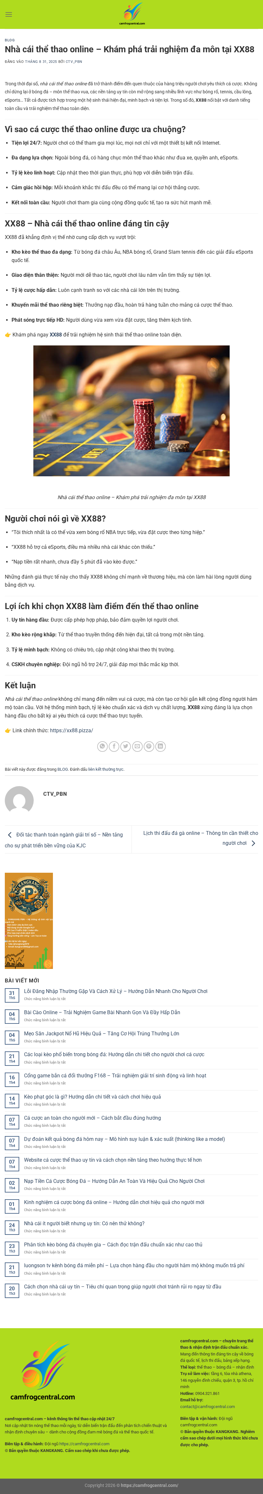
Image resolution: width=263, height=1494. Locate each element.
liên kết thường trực (105, 769)
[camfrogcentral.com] (131, 14)
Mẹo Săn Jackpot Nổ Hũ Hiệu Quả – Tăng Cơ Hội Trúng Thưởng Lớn (101, 1034)
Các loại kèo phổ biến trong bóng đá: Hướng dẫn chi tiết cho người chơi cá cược (114, 1054)
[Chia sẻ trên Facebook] (114, 746)
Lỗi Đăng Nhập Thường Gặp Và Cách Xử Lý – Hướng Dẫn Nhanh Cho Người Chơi (116, 991)
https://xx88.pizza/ (71, 730)
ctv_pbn (74, 62)
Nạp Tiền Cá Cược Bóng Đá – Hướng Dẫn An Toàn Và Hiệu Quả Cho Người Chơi (114, 1181)
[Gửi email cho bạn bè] (137, 746)
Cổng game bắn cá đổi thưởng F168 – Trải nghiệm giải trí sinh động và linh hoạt (115, 1076)
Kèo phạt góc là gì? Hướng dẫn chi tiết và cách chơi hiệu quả (92, 1097)
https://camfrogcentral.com (84, 1443)
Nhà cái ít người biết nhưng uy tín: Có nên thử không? (84, 1223)
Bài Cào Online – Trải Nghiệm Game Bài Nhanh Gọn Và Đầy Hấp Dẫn (102, 1012)
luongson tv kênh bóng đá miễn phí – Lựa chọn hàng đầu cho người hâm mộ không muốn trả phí (134, 1265)
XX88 (56, 335)
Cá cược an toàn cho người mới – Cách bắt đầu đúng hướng (92, 1118)
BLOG (10, 40)
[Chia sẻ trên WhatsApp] (102, 746)
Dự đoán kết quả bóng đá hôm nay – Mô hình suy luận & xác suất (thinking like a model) (124, 1139)
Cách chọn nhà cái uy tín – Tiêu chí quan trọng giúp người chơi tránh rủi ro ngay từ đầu (122, 1287)
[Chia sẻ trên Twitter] (125, 746)
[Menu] (9, 14)
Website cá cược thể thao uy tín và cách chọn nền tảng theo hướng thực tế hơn (113, 1160)
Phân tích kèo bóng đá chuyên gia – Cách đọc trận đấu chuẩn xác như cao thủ (113, 1245)
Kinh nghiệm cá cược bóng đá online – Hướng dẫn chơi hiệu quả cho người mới (114, 1202)
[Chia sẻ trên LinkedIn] (160, 746)
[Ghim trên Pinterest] (149, 746)
